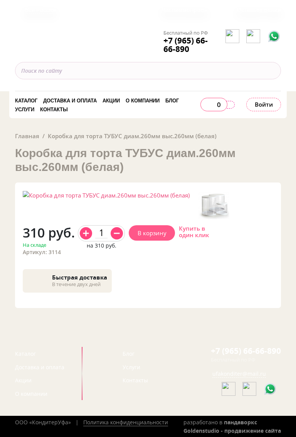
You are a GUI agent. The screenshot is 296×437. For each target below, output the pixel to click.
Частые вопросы (184, 9)
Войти (264, 104)
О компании (143, 101)
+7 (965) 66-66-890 (185, 45)
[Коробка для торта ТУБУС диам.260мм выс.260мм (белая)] (213, 205)
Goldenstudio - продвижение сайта (232, 430)
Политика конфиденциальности (125, 422)
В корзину (152, 233)
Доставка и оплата (70, 101)
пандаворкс (240, 422)
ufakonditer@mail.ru (239, 373)
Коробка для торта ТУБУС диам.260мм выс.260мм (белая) (132, 136)
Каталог (26, 101)
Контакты (54, 109)
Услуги (24, 109)
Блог (172, 101)
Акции (111, 101)
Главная (27, 136)
